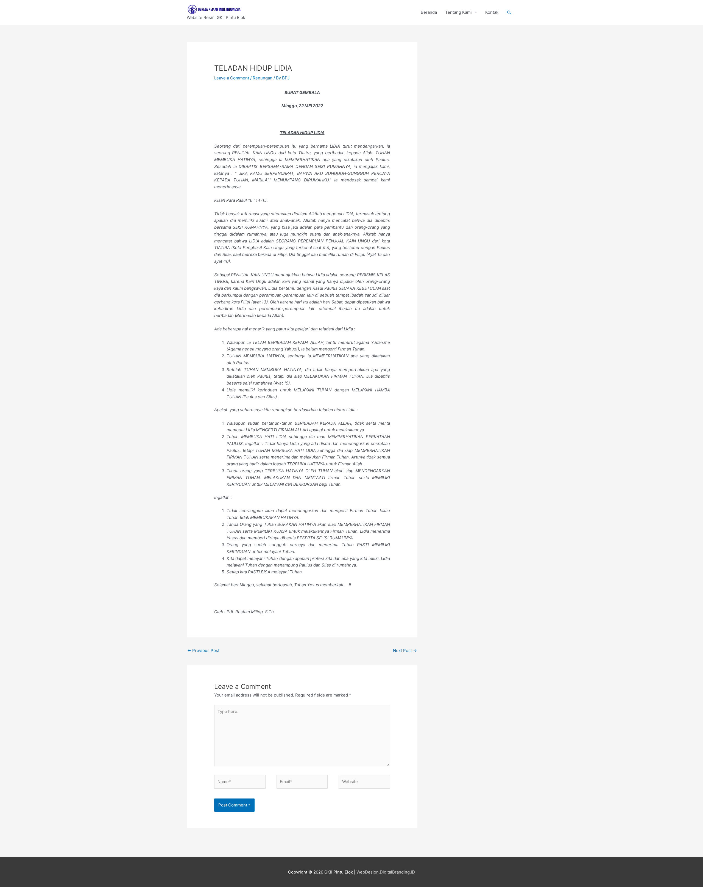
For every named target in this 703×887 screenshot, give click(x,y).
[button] (509, 12)
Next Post (405, 650)
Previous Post (203, 650)
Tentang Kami (458, 12)
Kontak (491, 12)
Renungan (262, 78)
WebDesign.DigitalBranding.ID (385, 872)
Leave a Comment (231, 78)
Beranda (429, 12)
